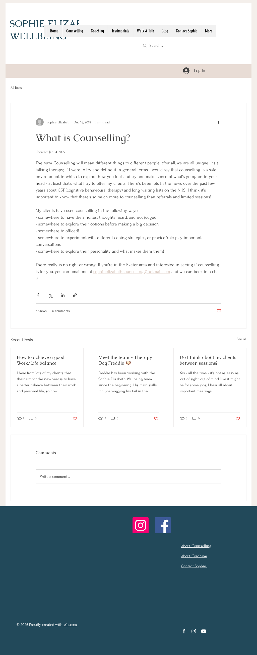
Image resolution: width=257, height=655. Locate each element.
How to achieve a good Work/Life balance (41, 360)
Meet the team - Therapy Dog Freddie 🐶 (125, 360)
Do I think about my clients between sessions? (208, 360)
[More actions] (218, 122)
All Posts (16, 87)
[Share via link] (75, 295)
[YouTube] (204, 631)
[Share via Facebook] (38, 295)
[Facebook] (163, 525)
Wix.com (70, 624)
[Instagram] (141, 525)
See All (241, 339)
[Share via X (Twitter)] (50, 295)
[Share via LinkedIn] (62, 295)
